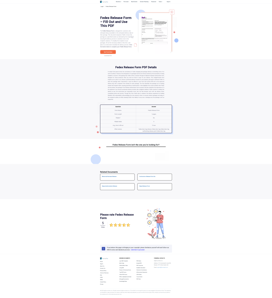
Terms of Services (104, 272)
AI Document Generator (141, 272)
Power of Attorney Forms (125, 270)
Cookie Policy (103, 282)
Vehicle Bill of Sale (123, 265)
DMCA (101, 279)
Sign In (168, 1)
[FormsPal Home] (104, 258)
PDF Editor (138, 261)
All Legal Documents (124, 279)
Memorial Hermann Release (109, 176)
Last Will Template (123, 261)
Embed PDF (139, 263)
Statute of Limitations (141, 270)
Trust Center (139, 276)
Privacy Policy (103, 270)
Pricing (101, 284)
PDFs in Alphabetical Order (125, 276)
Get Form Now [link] (108, 52)
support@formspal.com (162, 267)
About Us (102, 266)
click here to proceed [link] (138, 250)
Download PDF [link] (108, 55)
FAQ (101, 275)
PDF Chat (138, 279)
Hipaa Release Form (144, 186)
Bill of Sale (121, 263)
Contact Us (102, 268)
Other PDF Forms (123, 274)
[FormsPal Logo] (104, 1)
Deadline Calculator (140, 267)
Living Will (121, 267)
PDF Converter (139, 265)
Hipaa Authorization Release (109, 186)
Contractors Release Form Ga (147, 176)
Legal (102, 6)
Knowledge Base (123, 281)
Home (101, 261)
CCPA (101, 277)
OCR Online (139, 274)
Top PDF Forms (122, 272)
